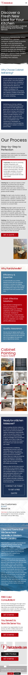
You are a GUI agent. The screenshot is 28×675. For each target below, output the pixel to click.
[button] (26, 3)
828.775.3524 (10, 654)
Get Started (8, 615)
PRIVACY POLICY (16, 671)
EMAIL (18, 673)
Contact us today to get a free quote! (14, 489)
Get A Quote (9, 235)
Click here (4, 512)
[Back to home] (7, 3)
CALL (11, 673)
